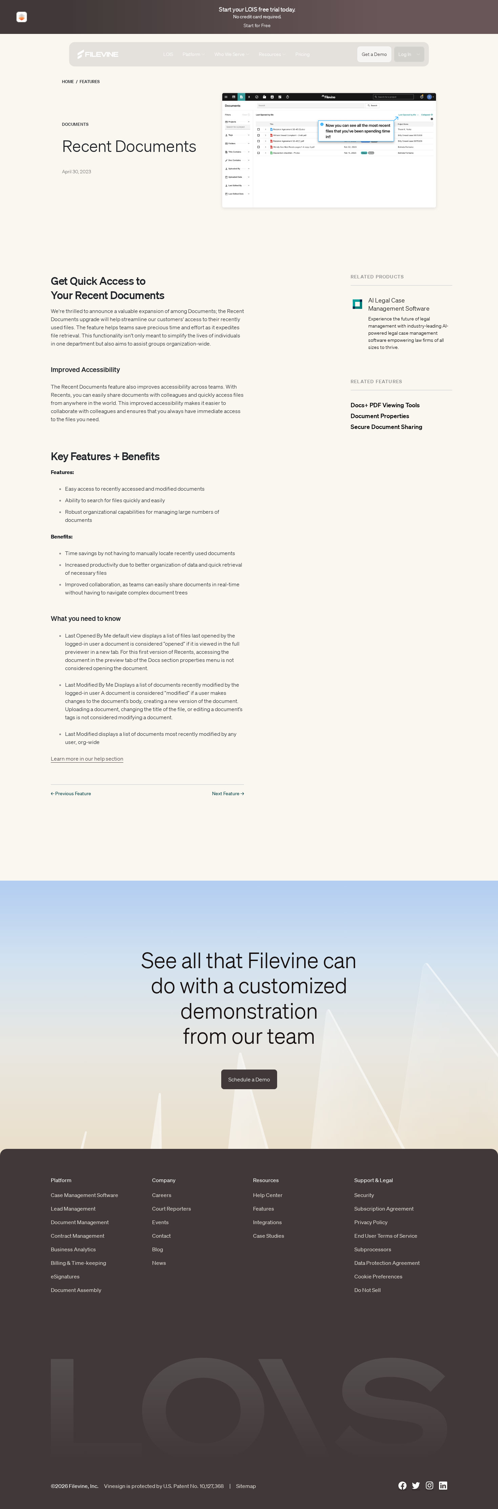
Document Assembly (76, 1290)
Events (160, 1222)
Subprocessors (372, 1249)
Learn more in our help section (87, 758)
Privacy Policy (371, 1222)
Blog (157, 1249)
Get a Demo (374, 54)
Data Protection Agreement (387, 1262)
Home (68, 81)
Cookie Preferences (378, 1276)
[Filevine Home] (98, 54)
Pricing (302, 54)
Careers (161, 1195)
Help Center (268, 1195)
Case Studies (268, 1235)
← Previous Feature (71, 793)
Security (364, 1195)
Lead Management (73, 1208)
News (159, 1262)
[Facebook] (402, 1486)
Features (90, 81)
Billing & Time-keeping (78, 1262)
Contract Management (77, 1235)
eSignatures (65, 1276)
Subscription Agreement (384, 1208)
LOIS (168, 54)
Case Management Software (84, 1195)
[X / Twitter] (416, 1486)
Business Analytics (73, 1249)
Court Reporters (171, 1208)
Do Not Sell (367, 1290)
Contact (161, 1235)
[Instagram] (430, 1486)
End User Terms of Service (385, 1235)
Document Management (80, 1222)
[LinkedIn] (443, 1486)
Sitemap (246, 1486)
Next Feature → (228, 793)
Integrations (267, 1222)
